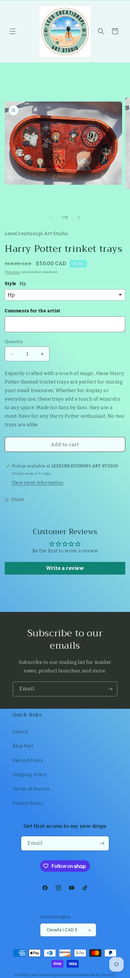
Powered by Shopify (97, 975)
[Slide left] (51, 218)
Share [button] (17, 499)
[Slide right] (79, 218)
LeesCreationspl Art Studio (53, 975)
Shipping (12, 272)
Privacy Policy (28, 803)
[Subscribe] (110, 689)
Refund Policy (28, 760)
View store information (37, 482)
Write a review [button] (65, 568)
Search (20, 731)
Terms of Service (31, 789)
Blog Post (23, 746)
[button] (13, 31)
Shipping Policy (30, 774)
